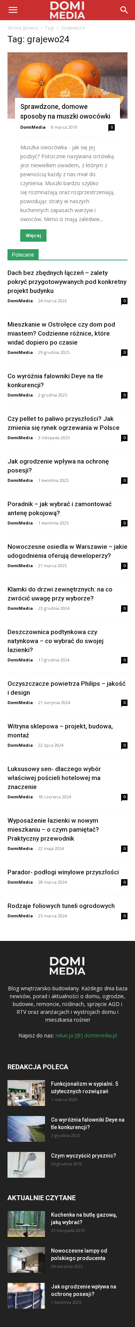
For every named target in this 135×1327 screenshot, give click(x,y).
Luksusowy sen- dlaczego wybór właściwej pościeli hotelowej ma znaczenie (54, 778)
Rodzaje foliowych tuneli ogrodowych (61, 905)
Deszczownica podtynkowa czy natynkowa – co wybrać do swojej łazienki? (56, 641)
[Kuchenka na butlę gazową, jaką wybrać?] (26, 1224)
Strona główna (23, 28)
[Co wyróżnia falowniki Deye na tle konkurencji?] (26, 1129)
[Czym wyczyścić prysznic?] (26, 1165)
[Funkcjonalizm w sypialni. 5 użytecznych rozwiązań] (26, 1093)
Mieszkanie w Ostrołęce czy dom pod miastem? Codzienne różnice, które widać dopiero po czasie (61, 333)
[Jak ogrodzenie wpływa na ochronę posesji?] (26, 1296)
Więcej (33, 235)
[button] (124, 10)
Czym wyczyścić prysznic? (83, 1156)
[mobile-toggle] (13, 10)
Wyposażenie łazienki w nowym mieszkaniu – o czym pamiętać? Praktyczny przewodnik (53, 829)
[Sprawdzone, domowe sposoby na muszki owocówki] (68, 85)
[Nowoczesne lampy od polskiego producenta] (26, 1260)
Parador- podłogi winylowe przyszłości (63, 872)
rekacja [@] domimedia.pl (86, 1035)
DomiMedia (33, 127)
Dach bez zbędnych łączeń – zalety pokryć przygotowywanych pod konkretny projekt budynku (67, 281)
